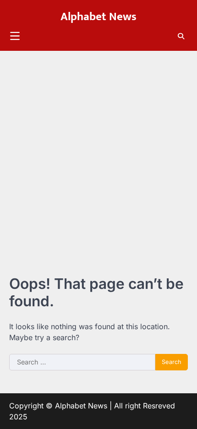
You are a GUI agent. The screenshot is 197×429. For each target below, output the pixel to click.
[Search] (181, 36)
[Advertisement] (98, 153)
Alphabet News (98, 16)
